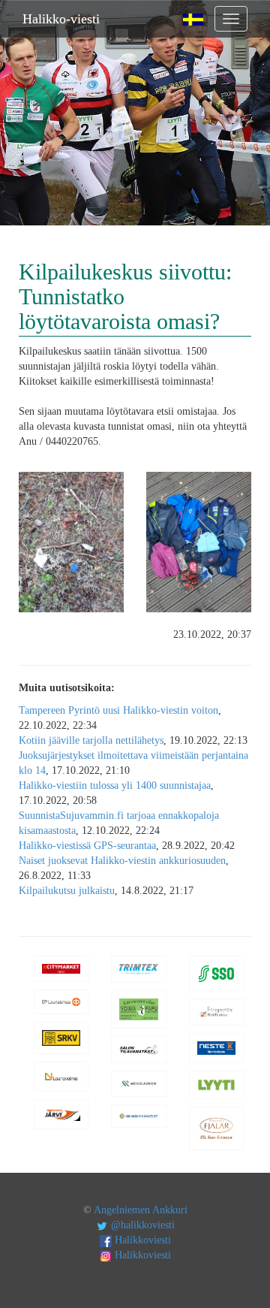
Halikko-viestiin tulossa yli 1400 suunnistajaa (115, 785)
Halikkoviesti (141, 1240)
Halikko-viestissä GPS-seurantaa (87, 845)
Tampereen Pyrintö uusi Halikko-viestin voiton (118, 710)
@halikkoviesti (141, 1225)
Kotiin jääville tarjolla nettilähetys (91, 740)
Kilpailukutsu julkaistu (67, 890)
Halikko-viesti (61, 18)
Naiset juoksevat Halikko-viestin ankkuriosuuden (122, 860)
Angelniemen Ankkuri (141, 1210)
